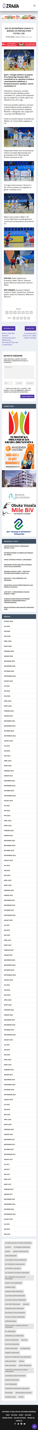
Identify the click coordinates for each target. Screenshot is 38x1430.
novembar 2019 (9, 1025)
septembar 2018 (10, 1094)
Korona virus (10, 1287)
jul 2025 (7, 686)
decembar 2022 (9, 840)
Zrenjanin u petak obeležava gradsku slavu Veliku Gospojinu (18, 565)
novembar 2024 (10, 726)
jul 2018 (7, 1104)
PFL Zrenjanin (10, 1331)
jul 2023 (7, 805)
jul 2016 (7, 1224)
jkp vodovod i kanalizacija (15, 1264)
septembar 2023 (10, 796)
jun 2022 (7, 870)
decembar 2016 (9, 1199)
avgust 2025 (8, 681)
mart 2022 (8, 885)
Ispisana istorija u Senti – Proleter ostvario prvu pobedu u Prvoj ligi (17, 572)
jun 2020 (7, 990)
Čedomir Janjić (10, 1397)
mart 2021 (7, 945)
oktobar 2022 (9, 850)
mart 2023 (8, 825)
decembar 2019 (9, 1020)
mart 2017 (7, 1184)
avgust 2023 (8, 800)
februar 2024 (9, 771)
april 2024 (7, 761)
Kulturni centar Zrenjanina (15, 1300)
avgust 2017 (8, 1159)
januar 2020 (8, 1015)
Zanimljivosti (7, 1418)
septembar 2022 (10, 855)
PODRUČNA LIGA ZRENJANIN (14, 1336)
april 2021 (7, 940)
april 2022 (7, 880)
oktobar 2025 (9, 671)
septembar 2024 (10, 736)
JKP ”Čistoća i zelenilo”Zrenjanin (17, 1273)
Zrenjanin (9, 1393)
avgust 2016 (8, 1219)
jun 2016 (7, 1229)
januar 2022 (8, 895)
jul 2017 (6, 1164)
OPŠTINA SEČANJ (10, 1321)
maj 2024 (7, 756)
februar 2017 (8, 1189)
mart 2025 (8, 706)
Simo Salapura (10, 1365)
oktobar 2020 (9, 970)
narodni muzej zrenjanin (14, 1308)
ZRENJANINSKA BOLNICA (24, 1393)
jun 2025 (7, 691)
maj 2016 (7, 1234)
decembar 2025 (9, 661)
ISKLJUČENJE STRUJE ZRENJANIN (15, 1260)
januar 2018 (8, 1134)
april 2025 (7, 701)
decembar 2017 (9, 1139)
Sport (18, 37)
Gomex (7, 1251)
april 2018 (7, 1119)
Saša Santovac (10, 1361)
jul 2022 (7, 865)
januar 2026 (8, 656)
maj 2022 (7, 875)
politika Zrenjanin (12, 1344)
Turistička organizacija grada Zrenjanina (16, 1370)
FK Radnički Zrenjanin (22, 1247)
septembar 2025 (10, 676)
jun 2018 (7, 1109)
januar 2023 (8, 835)
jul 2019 (7, 1045)
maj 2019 (7, 1055)
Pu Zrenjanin (25, 1348)
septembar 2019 (10, 1035)
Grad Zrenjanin (11, 1256)
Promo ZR (31, 1418)
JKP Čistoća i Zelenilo (13, 1268)
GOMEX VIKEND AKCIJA (20, 1251)
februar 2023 (9, 830)
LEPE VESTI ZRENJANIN (12, 1304)
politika (24, 1340)
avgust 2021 (8, 920)
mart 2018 (7, 1124)
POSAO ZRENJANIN (11, 1348)
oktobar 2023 (9, 790)
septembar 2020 (10, 975)
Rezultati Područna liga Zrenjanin (18, 1357)
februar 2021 (9, 950)
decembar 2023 (9, 781)
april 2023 (7, 820)
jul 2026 (7, 626)
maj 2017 (7, 1174)
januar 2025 (8, 716)
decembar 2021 (9, 900)
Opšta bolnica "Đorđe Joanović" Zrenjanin (16, 1326)
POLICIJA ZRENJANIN (11, 1340)
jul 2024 (7, 746)
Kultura (28, 1415)
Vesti (8, 1415)
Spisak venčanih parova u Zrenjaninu (17, 559)
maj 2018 (7, 1114)
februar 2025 (9, 711)
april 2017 (7, 1179)
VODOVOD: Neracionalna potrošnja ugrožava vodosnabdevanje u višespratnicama (17, 600)
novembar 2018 (9, 1084)
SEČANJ (21, 1361)
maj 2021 (7, 935)
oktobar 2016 (9, 1209)
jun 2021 (7, 930)
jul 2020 (7, 985)
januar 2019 (8, 1074)
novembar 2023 (9, 785)
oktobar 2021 (9, 910)
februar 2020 (9, 1010)
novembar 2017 (9, 1144)
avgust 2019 (8, 1040)
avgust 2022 (8, 860)
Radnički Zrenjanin (12, 1353)
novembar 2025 (9, 666)
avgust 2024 (8, 741)
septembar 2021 (10, 915)
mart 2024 (8, 766)
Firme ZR (19, 1421)
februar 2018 (9, 1129)
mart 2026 (8, 646)
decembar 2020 (9, 960)
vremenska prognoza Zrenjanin (17, 1388)
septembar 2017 (9, 1154)
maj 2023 (7, 815)
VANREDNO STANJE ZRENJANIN (15, 1376)
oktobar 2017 (9, 1149)
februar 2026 (9, 651)
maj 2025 (7, 696)
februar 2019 (9, 1070)
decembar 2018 (9, 1079)
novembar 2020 (10, 965)
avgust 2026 (8, 621)
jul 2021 (7, 925)
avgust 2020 (8, 980)
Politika (14, 1415)
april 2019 (7, 1060)
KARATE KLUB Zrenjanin (13, 1283)
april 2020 (7, 1000)
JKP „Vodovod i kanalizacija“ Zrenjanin (15, 1278)
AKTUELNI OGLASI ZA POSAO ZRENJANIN (18, 1243)
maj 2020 (7, 995)
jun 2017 (7, 1169)
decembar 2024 (9, 721)
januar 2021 (8, 955)
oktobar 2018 (9, 1089)
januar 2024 (8, 776)
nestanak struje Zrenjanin (15, 1313)
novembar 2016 (9, 1204)
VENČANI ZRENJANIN (12, 1380)
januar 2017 (8, 1194)
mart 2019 (7, 1065)
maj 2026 (7, 636)
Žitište (21, 1397)
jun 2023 (7, 810)
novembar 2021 (9, 905)
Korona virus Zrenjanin (14, 1291)
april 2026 (7, 641)
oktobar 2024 (9, 731)
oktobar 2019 (9, 1030)
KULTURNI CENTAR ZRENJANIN (15, 1296)
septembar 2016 (10, 1214)
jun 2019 (7, 1050)
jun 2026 (7, 631)
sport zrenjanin (25, 1365)
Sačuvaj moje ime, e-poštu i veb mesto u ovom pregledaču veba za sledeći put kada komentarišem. (17, 390)
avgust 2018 (8, 1099)
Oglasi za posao (20, 1418)
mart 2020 (8, 1005)
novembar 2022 (9, 845)
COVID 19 (8, 1247)
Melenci (26, 1304)
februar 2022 (9, 890)
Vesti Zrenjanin (11, 1384)
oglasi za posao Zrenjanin (15, 1317)
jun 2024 (7, 751)
